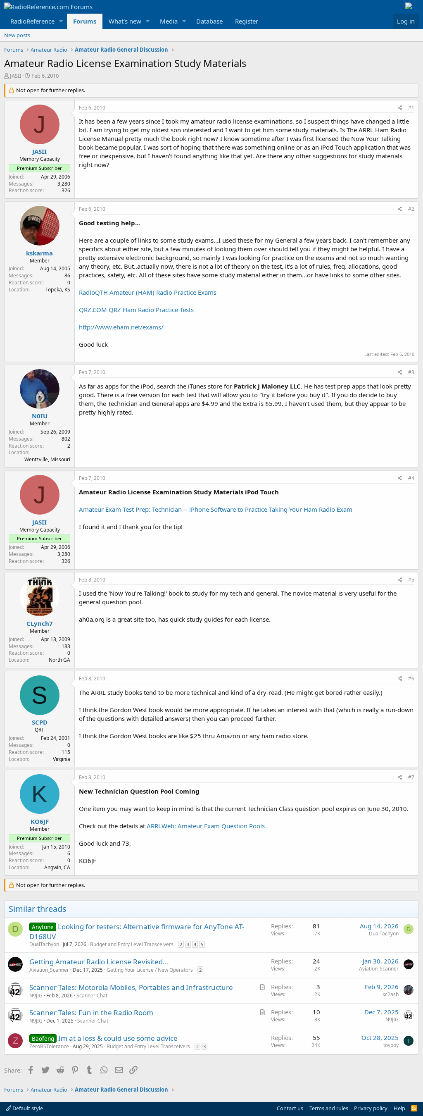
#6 (411, 678)
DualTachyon (44, 944)
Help (399, 1108)
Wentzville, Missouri (47, 459)
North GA (59, 659)
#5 (411, 579)
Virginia (61, 759)
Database (209, 21)
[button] (61, 21)
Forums (84, 21)
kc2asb (391, 994)
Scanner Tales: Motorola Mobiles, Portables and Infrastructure (131, 987)
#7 (411, 777)
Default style (27, 1108)
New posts (17, 35)
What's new (125, 21)
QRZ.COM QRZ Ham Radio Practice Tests (136, 309)
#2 (411, 208)
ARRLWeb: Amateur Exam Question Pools (206, 826)
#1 (411, 107)
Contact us (290, 1108)
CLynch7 (39, 623)
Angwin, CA (57, 867)
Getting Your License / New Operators (150, 969)
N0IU (40, 416)
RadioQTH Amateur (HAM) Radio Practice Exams (147, 292)
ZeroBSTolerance (49, 1046)
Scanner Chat (91, 995)
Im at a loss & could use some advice (118, 1038)
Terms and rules (328, 1108)
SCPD (40, 722)
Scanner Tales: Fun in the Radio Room (91, 1012)
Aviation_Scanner (49, 969)
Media (169, 21)
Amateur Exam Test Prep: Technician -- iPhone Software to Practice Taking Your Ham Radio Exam (215, 509)
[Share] (400, 108)
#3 (411, 372)
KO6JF (40, 821)
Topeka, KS (57, 289)
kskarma (39, 253)
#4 (411, 478)
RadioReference (32, 21)
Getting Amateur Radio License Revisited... (99, 961)
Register (246, 21)
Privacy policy (370, 1108)
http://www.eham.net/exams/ (121, 327)
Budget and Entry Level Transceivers (131, 944)
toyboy (391, 1045)
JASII (15, 75)
